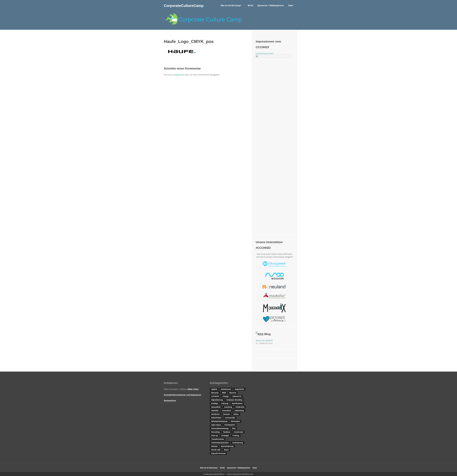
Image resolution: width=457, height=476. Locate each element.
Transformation (217, 439)
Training (235, 435)
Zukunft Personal (218, 453)
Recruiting (215, 432)
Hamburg (228, 407)
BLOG (250, 5)
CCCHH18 (215, 396)
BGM (224, 393)
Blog (267, 334)
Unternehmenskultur (220, 443)
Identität (215, 410)
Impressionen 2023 (264, 53)
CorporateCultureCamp (184, 6)
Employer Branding (234, 400)
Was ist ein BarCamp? (231, 5)
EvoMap (214, 403)
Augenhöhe (239, 389)
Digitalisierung (217, 400)
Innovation (226, 410)
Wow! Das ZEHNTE (264, 340)
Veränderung (237, 443)
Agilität (214, 389)
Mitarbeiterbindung (219, 421)
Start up (214, 435)
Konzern (226, 414)
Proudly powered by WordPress (214, 474)
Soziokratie (238, 432)
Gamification (237, 403)
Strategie (225, 435)
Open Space (216, 425)
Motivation (235, 421)
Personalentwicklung (219, 428)
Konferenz (215, 414)
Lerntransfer (230, 418)
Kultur (236, 414)
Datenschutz (170, 400)
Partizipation (229, 425)
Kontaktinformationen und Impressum (182, 395)
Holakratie (240, 407)
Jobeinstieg (239, 410)
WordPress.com (248, 474)
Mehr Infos (193, 389)
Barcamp (215, 393)
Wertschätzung (227, 446)
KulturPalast (216, 418)
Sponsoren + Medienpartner (270, 5)
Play (234, 428)
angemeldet (178, 74)
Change (226, 396)
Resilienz (226, 432)
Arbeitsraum (226, 389)
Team (290, 5)
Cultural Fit (236, 396)
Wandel (214, 446)
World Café (215, 450)
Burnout (232, 393)
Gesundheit (216, 407)
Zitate (226, 450)
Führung (224, 403)
